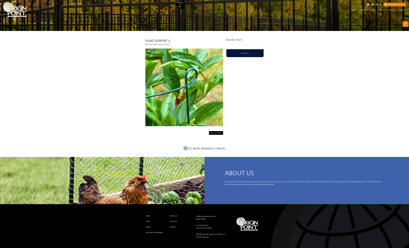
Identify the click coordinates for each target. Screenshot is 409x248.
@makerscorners (213, 148)
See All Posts (216, 133)
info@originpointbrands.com (206, 216)
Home (354, 10)
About (392, 10)
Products (363, 10)
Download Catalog (395, 4)
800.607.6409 (200, 219)
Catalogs (382, 10)
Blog (373, 10)
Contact (402, 10)
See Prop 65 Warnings (154, 232)
